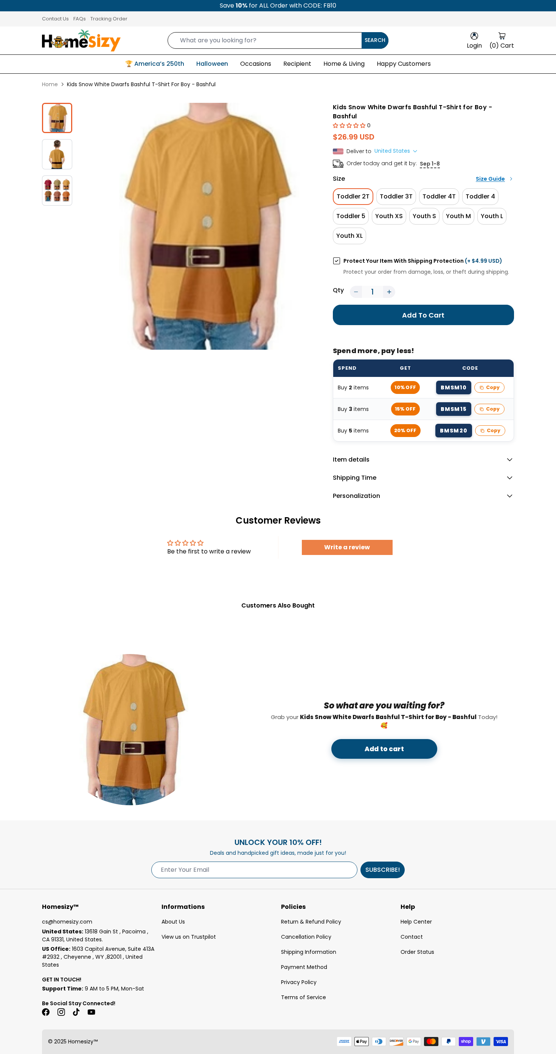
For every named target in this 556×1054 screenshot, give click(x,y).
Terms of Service (303, 997)
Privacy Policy (299, 982)
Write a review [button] (347, 547)
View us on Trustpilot (189, 937)
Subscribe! (382, 869)
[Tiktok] (76, 1012)
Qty (338, 290)
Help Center (416, 921)
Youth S (424, 216)
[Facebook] (46, 1012)
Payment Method (304, 967)
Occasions (255, 63)
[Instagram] (61, 1012)
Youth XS (389, 216)
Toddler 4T (439, 196)
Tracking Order (108, 18)
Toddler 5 (350, 216)
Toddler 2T (353, 196)
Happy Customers (404, 63)
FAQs (79, 18)
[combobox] (278, 40)
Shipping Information (308, 952)
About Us (173, 921)
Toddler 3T (396, 196)
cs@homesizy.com (67, 921)
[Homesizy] (81, 40)
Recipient (297, 63)
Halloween (212, 63)
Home (50, 84)
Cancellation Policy (306, 937)
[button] (350, 125)
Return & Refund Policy (311, 921)
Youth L (492, 216)
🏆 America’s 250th (154, 63)
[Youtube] (91, 1012)
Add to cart (384, 748)
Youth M (458, 216)
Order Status (417, 952)
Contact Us (55, 18)
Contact (412, 937)
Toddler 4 (480, 196)
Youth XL (349, 235)
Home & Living (344, 63)
